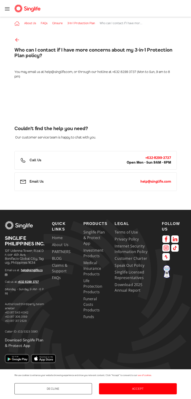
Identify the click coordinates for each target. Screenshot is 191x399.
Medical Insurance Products (92, 268)
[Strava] (166, 257)
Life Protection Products (92, 286)
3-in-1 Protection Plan (81, 23)
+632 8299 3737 (28, 281)
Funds (88, 316)
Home (57, 237)
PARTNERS (61, 251)
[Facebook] (166, 239)
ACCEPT (138, 388)
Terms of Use (126, 232)
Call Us (35, 160)
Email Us (37, 181)
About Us (30, 23)
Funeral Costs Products (91, 304)
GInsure (57, 23)
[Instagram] (166, 248)
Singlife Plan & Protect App (94, 238)
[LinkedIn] (175, 239)
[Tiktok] (175, 248)
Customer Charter (131, 258)
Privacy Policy (127, 239)
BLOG (57, 258)
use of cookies (144, 375)
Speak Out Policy (129, 265)
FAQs (44, 23)
